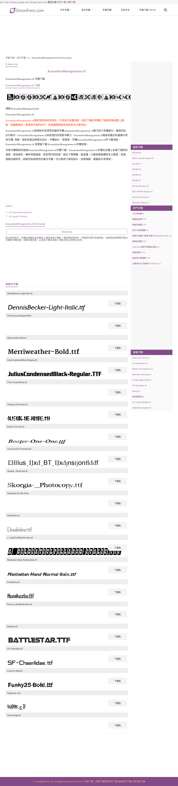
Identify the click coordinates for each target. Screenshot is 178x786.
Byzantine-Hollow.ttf (140, 203)
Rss (1, 2)
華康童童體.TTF (139, 241)
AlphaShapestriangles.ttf (141, 408)
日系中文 (125, 10)
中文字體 (64, 10)
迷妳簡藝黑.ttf (138, 397)
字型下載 (61, 2)
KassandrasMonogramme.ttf (67, 71)
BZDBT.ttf (136, 180)
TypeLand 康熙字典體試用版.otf (145, 247)
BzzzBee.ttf (136, 164)
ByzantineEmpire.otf (140, 186)
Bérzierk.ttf (136, 153)
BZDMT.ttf (136, 169)
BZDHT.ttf (136, 175)
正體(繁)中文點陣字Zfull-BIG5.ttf (146, 264)
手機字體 (106, 10)
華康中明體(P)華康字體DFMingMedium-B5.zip (151, 236)
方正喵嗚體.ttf (138, 214)
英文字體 (85, 10)
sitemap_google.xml (19, 2)
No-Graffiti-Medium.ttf (141, 402)
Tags (7, 2)
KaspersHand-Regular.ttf (22, 212)
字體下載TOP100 (147, 10)
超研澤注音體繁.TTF (141, 258)
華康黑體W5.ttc (138, 252)
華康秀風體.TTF (139, 225)
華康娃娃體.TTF (139, 219)
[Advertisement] (89, 36)
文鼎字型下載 (138, 781)
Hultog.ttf (136, 391)
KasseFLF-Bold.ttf (20, 217)
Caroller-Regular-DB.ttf (141, 380)
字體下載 (71, 2)
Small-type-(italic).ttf (140, 358)
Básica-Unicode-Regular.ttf (143, 158)
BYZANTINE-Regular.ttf (142, 192)
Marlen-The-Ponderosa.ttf (142, 369)
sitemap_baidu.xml (38, 2)
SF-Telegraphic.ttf (139, 386)
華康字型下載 (110, 781)
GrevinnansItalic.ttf (140, 363)
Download (67, 231)
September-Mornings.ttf (141, 374)
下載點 (117, 303)
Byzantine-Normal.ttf (140, 197)
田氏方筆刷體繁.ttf (140, 230)
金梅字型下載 (124, 781)
